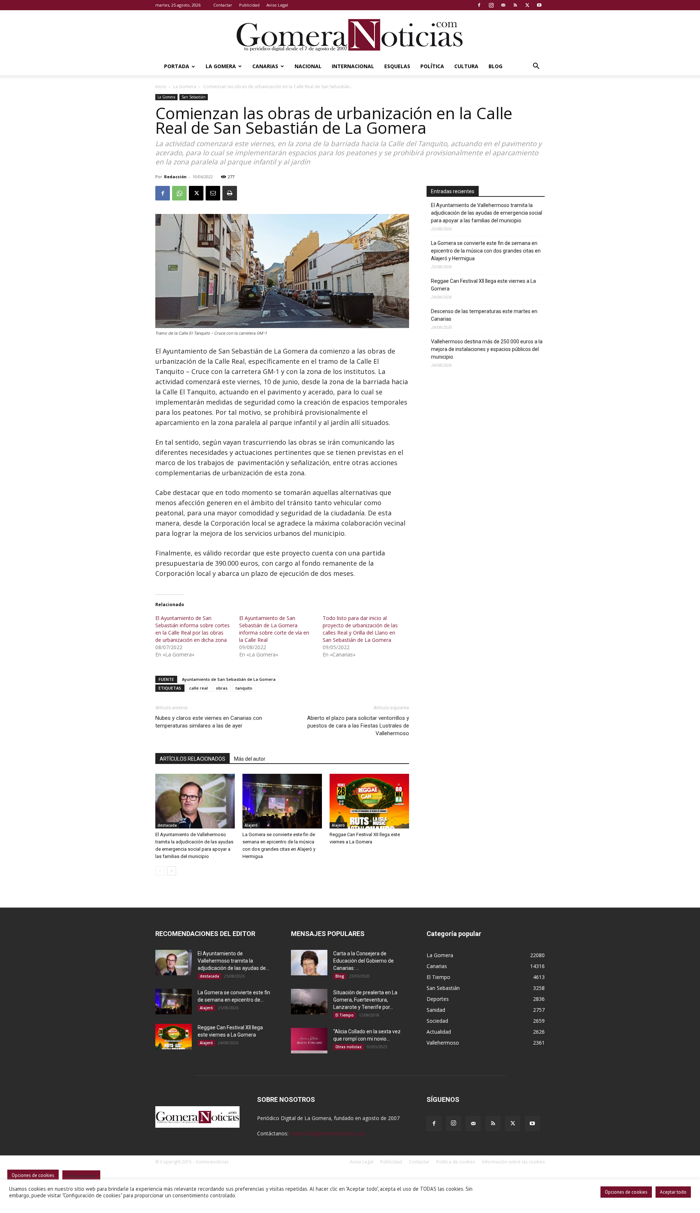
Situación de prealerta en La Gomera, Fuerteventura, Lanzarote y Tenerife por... (365, 1000)
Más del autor (249, 759)
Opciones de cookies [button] (626, 1192)
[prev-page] (159, 870)
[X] (527, 5)
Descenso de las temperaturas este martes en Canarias (484, 315)
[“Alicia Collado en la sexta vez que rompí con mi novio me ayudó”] (309, 1040)
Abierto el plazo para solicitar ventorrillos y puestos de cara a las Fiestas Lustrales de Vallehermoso (358, 726)
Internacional (353, 66)
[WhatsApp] (179, 193)
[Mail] (503, 5)
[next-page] (171, 870)
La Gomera (221, 66)
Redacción (175, 176)
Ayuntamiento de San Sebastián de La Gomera (229, 679)
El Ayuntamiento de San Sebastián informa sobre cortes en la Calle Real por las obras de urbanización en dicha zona (192, 629)
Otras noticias (348, 1046)
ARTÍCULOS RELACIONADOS (192, 759)
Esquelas (397, 66)
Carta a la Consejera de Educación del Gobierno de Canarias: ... (363, 961)
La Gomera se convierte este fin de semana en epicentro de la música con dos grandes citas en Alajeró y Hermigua (486, 250)
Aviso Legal (277, 5)
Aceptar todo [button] (673, 1192)
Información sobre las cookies (513, 1162)
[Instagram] (491, 5)
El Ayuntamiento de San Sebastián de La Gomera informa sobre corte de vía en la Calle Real (274, 629)
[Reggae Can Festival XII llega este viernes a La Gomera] (369, 801)
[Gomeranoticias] (350, 34)
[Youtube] (539, 5)
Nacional (308, 66)
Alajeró (251, 825)
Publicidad (249, 5)
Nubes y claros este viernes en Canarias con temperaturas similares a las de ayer (208, 722)
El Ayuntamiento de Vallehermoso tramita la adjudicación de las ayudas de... (233, 961)
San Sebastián (194, 97)
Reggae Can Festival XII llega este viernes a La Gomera (483, 285)
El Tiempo (344, 1015)
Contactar (222, 5)
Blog (495, 66)
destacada (167, 825)
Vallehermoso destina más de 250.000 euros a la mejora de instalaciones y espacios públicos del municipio (486, 349)
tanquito (244, 688)
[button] (536, 66)
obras (222, 688)
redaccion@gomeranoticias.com (328, 1133)
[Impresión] (229, 193)
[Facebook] (479, 5)
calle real (198, 688)
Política (432, 66)
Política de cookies (455, 1162)
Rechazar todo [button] (81, 1176)
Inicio (160, 86)
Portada (176, 66)
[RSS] (515, 5)
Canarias (265, 66)
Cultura (466, 66)
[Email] (213, 193)
